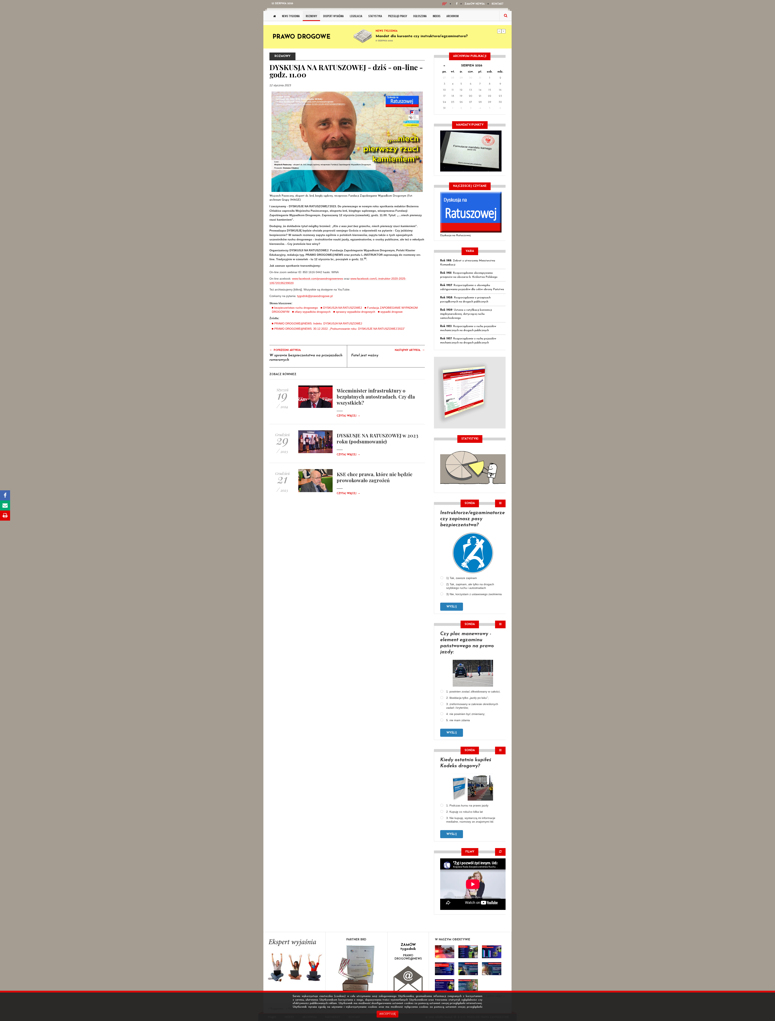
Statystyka (375, 16)
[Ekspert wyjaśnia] (294, 961)
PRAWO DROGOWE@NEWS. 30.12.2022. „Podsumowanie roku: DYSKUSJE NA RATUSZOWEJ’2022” (339, 328)
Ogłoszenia (420, 16)
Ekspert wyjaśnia (333, 16)
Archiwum (452, 16)
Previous (499, 31)
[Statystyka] (473, 467)
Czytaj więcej (348, 416)
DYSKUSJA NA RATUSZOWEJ (342, 307)
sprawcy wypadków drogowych (355, 311)
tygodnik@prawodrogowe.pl (315, 296)
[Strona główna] (274, 16)
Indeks (436, 16)
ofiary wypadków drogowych (313, 311)
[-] (468, 951)
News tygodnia (291, 16)
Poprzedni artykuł (285, 350)
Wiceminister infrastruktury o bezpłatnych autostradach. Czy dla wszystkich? (376, 396)
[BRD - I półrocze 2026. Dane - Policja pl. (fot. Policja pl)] (444, 951)
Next (504, 31)
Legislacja (356, 16)
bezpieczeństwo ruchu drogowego (296, 307)
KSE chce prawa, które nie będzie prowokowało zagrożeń (374, 477)
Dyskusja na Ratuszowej (455, 235)
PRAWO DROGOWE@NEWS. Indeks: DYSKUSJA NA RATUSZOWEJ (318, 323)
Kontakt (498, 4)
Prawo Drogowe (301, 37)
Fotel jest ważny (364, 355)
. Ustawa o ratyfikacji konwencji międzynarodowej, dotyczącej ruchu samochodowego (466, 314)
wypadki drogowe (391, 311)
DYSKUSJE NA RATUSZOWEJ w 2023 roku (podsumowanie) (377, 438)
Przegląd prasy (397, 16)
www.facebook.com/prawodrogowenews (317, 278)
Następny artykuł (410, 350)
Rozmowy (311, 16)
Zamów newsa (475, 4)
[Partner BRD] (356, 968)
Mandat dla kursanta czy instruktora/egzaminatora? (422, 36)
